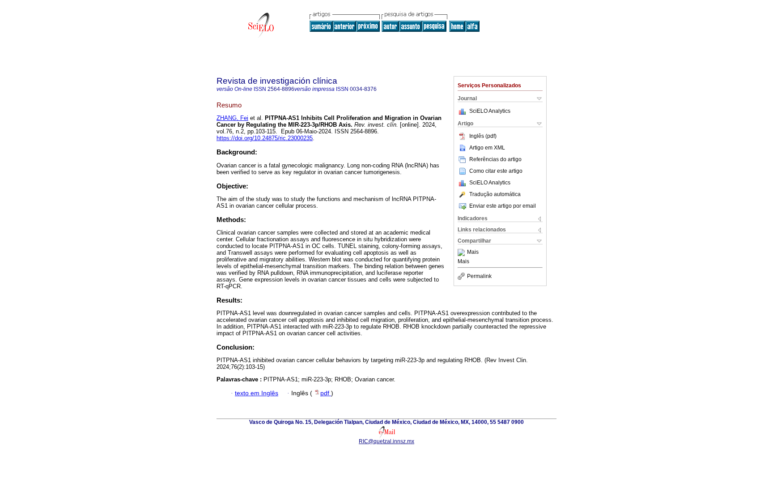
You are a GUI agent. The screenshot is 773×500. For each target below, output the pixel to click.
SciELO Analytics (489, 111)
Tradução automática (495, 194)
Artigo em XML (487, 148)
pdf (325, 393)
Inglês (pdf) (483, 136)
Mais (473, 252)
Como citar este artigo (495, 171)
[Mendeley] (462, 252)
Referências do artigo (495, 159)
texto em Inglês (256, 393)
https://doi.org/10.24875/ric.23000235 (265, 138)
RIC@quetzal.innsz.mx (386, 441)
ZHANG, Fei (232, 118)
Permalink (479, 276)
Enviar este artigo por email (502, 206)
